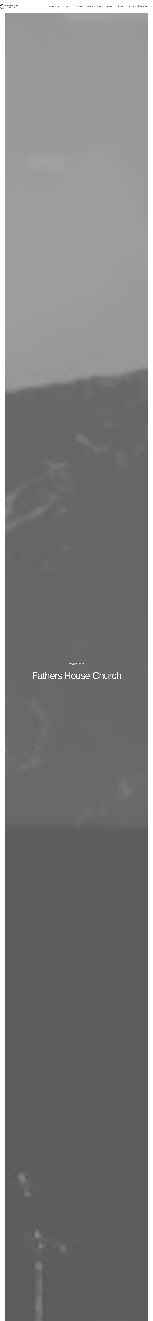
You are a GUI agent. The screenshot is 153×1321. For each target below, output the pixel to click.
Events (80, 6)
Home (120, 6)
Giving (109, 6)
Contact (67, 6)
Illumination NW (137, 6)
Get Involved (94, 6)
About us (54, 6)
